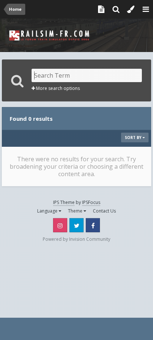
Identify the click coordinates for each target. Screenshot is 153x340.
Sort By (134, 137)
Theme (76, 211)
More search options (57, 88)
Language (48, 211)
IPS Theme (64, 202)
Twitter (76, 225)
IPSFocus (91, 202)
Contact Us (104, 211)
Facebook (93, 225)
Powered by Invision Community (76, 239)
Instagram (60, 225)
